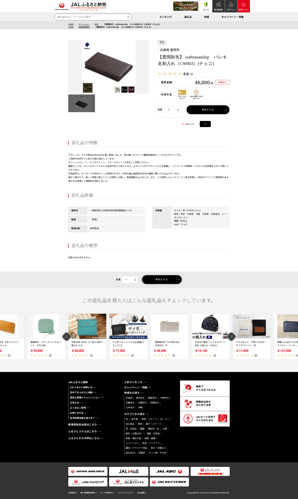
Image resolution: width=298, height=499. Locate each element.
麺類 (142, 428)
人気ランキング (133, 382)
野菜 (140, 424)
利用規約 (72, 493)
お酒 (165, 428)
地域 (206, 17)
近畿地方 (130, 402)
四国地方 (154, 402)
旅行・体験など (158, 448)
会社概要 (141, 493)
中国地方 (142, 402)
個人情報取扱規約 (87, 493)
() (191, 74)
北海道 (129, 398)
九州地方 (130, 407)
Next (231, 336)
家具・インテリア (151, 443)
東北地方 (140, 398)
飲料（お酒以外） (134, 433)
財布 (96, 24)
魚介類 (134, 419)
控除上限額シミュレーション (85, 397)
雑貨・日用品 (153, 433)
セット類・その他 (157, 453)
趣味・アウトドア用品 (136, 448)
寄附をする (208, 109)
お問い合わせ (77, 413)
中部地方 (164, 398)
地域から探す (132, 392)
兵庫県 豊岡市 (169, 50)
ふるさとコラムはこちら (82, 431)
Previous (66, 336)
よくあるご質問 (78, 408)
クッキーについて (125, 493)
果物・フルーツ (149, 419)
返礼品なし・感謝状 (135, 453)
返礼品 (188, 17)
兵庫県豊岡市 (84, 27)
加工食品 (130, 424)
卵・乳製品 (131, 428)
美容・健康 (149, 438)
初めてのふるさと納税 (81, 392)
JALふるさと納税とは (81, 387)
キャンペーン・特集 (232, 17)
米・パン (164, 419)
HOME (71, 24)
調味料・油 (153, 428)
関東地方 (152, 398)
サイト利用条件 (106, 493)
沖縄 (140, 407)
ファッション (84, 24)
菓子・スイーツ (153, 424)
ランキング (165, 17)
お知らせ (74, 402)
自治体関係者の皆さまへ (82, 418)
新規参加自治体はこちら (82, 424)
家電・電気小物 (133, 438)
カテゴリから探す (134, 414)
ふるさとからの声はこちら (84, 438)
